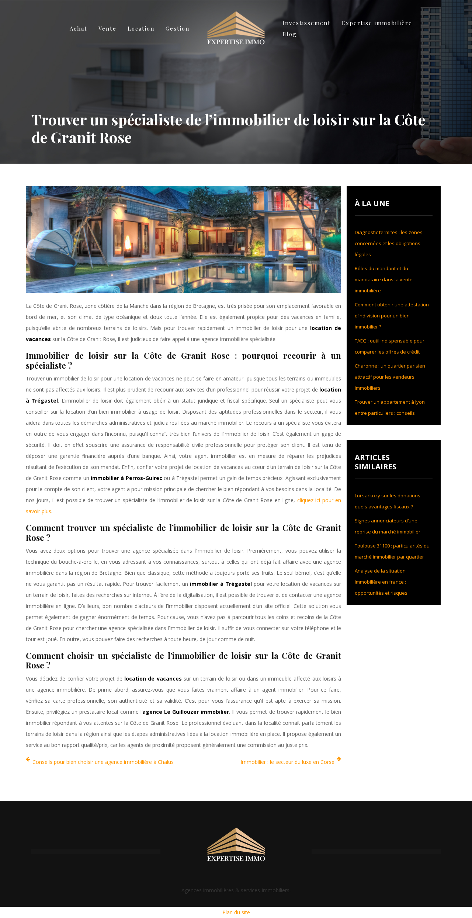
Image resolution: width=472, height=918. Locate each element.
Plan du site (236, 912)
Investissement (306, 23)
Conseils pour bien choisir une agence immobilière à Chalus (103, 761)
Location (141, 28)
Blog (289, 34)
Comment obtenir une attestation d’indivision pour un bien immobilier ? (392, 315)
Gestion (178, 28)
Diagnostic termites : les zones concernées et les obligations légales (389, 243)
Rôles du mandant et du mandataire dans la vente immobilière (384, 279)
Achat (78, 28)
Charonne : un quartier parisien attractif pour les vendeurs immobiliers (390, 376)
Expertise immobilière (377, 23)
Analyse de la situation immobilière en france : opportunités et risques (381, 581)
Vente (107, 28)
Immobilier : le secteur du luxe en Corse (287, 761)
